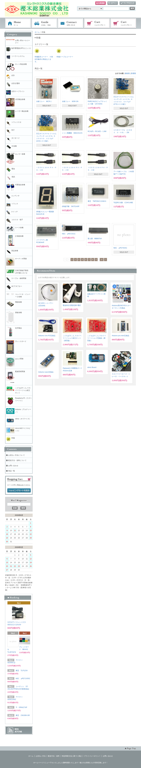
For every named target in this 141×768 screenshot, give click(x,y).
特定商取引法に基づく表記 (72, 756)
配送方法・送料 (53, 756)
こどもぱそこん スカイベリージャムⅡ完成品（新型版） (96, 338)
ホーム (18, 23)
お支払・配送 (44, 23)
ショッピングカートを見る (19, 490)
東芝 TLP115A (22, 671)
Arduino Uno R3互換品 (46, 336)
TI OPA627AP (21, 707)
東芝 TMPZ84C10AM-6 (97, 201)
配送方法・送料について (17, 460)
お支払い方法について (16, 455)
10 (101, 259)
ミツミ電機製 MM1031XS (72, 133)
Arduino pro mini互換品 (120, 336)
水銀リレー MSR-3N (70, 101)
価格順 (127, 73)
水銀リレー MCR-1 (43, 101)
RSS (17, 729)
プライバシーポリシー (92, 756)
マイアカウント (127, 3)
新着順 (133, 73)
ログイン (112, 3)
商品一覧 (11, 471)
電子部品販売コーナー (123, 23)
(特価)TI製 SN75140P (70, 206)
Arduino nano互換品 (45, 372)
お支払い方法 (41, 756)
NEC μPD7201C (69, 234)
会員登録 (100, 3)
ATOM (18, 731)
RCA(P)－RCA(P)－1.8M (97, 131)
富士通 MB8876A (95, 239)
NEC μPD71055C (23, 678)
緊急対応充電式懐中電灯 (72, 305)
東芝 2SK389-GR (23, 715)
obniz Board (91, 367)
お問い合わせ (71, 23)
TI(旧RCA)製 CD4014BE (123, 203)
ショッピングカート (97, 23)
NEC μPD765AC (120, 248)
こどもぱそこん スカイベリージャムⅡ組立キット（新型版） (72, 338)
